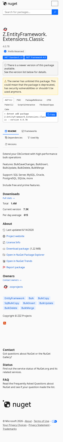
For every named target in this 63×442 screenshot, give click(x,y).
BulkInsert (29, 303)
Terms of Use (41, 421)
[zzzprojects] (5, 287)
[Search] (55, 12)
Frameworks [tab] (30, 131)
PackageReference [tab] (34, 100)
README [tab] (12, 131)
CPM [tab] (49, 100)
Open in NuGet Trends (19, 261)
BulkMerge (27, 308)
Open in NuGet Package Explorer (25, 254)
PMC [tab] (19, 100)
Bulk (31, 298)
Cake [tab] (7, 109)
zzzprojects (16, 286)
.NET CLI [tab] (8, 100)
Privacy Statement (39, 425)
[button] (51, 114)
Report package (15, 267)
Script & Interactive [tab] (26, 104)
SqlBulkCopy (12, 303)
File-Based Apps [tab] (47, 104)
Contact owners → (12, 280)
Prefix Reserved (16, 51)
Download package (17, 248)
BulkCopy (43, 298)
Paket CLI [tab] (9, 104)
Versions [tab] (12, 144)
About (28, 421)
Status (8, 365)
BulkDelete (11, 308)
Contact (9, 350)
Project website (15, 236)
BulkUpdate (46, 303)
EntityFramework (14, 298)
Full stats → (9, 198)
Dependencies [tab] (14, 137)
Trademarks (10, 429)
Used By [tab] (34, 137)
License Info (13, 242)
